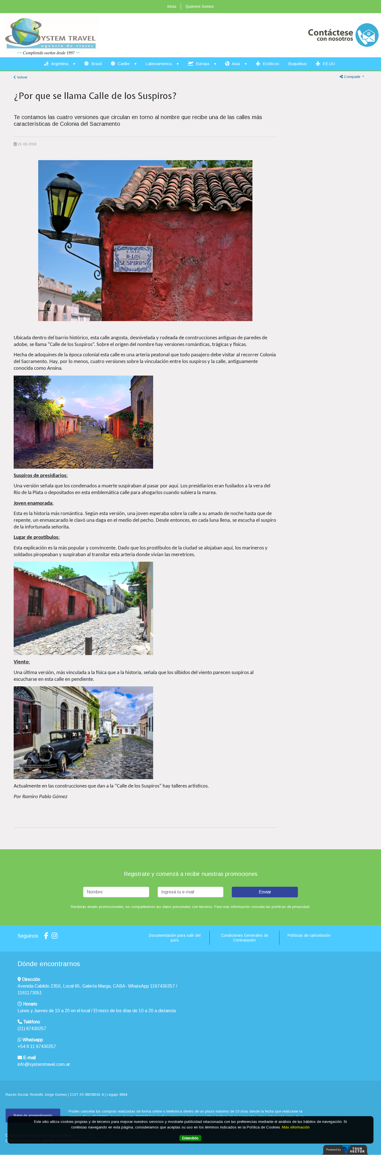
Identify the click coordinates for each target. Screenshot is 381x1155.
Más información (296, 1127)
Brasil (96, 63)
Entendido (190, 1138)
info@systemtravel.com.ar (44, 1064)
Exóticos (270, 63)
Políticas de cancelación (309, 935)
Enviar (265, 892)
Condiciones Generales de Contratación (244, 937)
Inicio (171, 6)
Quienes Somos (199, 6)
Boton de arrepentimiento (33, 1116)
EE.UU (328, 63)
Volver (21, 77)
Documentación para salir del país (175, 937)
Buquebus (297, 63)
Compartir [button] (352, 77)
